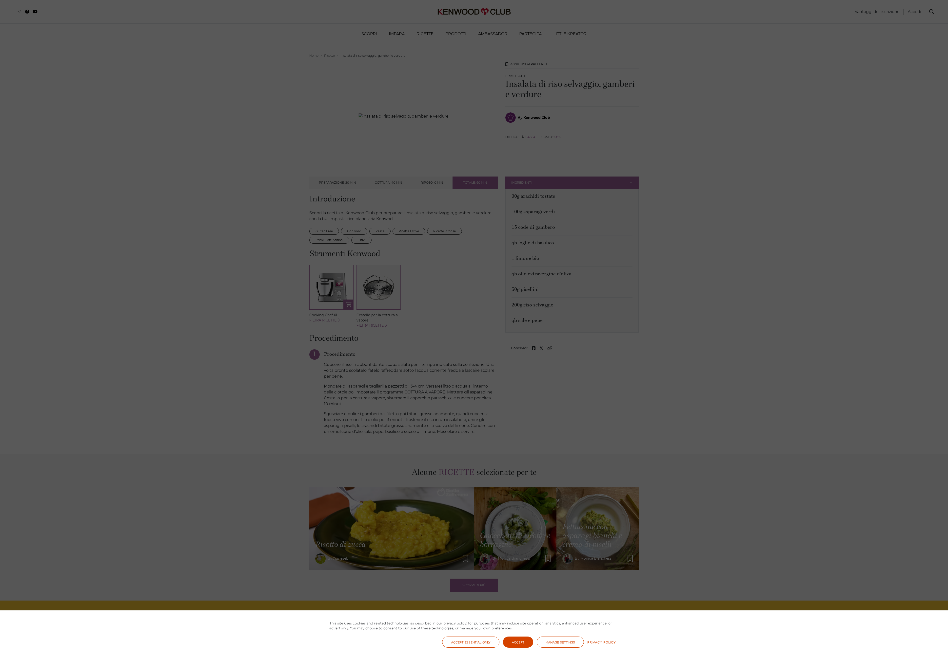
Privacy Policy (601, 642)
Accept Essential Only (471, 642)
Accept (518, 642)
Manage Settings (560, 642)
